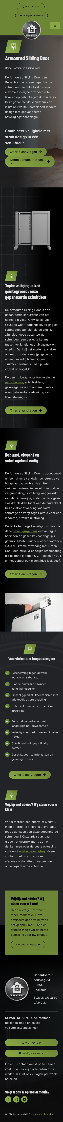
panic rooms (14, 382)
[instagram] (16, 1099)
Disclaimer (49, 1114)
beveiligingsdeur (25, 531)
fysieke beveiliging (31, 851)
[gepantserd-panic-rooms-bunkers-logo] (31, 22)
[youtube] (24, 1099)
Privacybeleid (35, 1114)
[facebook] (8, 1099)
